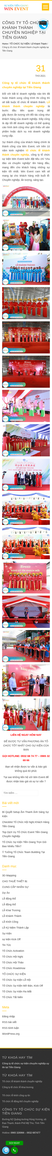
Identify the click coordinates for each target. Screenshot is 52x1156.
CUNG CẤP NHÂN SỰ (15, 887)
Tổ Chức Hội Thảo (13, 962)
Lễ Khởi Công (10, 921)
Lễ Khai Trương (11, 910)
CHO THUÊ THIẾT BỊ (14, 881)
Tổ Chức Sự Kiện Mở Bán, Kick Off (22, 985)
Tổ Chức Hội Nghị (12, 956)
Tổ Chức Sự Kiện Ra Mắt (16, 991)
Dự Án (6, 892)
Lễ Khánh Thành (39, 43)
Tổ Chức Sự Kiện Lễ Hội (16, 979)
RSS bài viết (9, 1022)
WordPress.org (10, 1033)
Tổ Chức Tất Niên (12, 997)
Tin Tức (6, 945)
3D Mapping (9, 875)
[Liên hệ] (42, 23)
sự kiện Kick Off (11, 939)
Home (5, 43)
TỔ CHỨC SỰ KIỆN (19, 43)
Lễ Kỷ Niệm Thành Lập (15, 927)
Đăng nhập (8, 1016)
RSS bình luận (10, 1028)
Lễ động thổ (9, 898)
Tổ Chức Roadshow (13, 968)
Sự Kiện (7, 933)
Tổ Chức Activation (13, 950)
